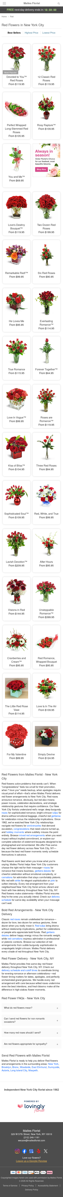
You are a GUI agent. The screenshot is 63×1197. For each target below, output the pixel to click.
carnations (7, 877)
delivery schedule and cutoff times (19, 970)
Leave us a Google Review (31, 1161)
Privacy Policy (27, 1186)
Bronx (15, 1067)
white (18, 880)
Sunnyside (53, 1067)
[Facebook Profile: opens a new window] (24, 1151)
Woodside (25, 1067)
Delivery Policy (31, 1190)
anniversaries (34, 825)
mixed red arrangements (32, 835)
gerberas (56, 815)
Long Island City (18, 1070)
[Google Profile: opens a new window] (31, 1151)
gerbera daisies (43, 870)
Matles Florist (32, 3)
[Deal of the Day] (46, 163)
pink (53, 880)
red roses (15, 919)
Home (4, 16)
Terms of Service (10, 1186)
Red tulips (40, 925)
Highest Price (31, 32)
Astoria (5, 1070)
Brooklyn (6, 1067)
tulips (55, 812)
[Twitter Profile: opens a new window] (45, 1151)
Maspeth (33, 1070)
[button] (56, 1190)
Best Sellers (14, 32)
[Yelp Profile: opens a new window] (38, 1151)
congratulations (22, 828)
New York (53, 1063)
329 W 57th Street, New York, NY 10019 (31, 1134)
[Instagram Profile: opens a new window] (17, 1151)
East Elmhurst (39, 1067)
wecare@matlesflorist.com (31, 1140)
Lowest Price (48, 32)
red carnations (15, 938)
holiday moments (15, 832)
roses (5, 812)
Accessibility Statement (48, 1186)
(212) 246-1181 (32, 1137)
